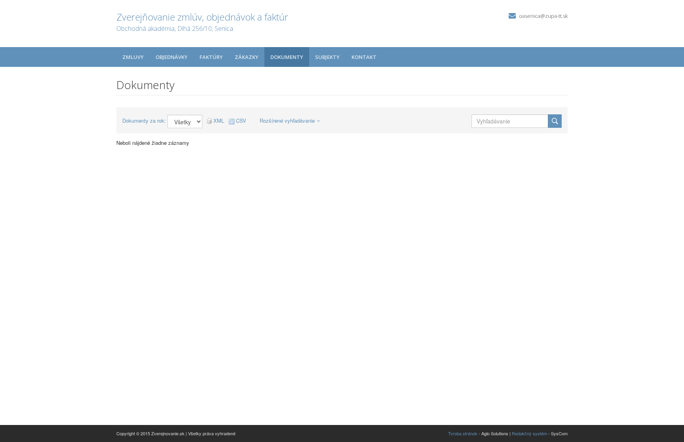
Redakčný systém (529, 433)
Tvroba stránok (462, 433)
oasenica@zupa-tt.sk (543, 15)
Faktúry (211, 57)
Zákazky (246, 57)
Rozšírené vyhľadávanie (287, 120)
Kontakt (364, 57)
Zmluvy (133, 57)
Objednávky (172, 57)
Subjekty (327, 57)
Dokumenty (286, 57)
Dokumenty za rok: (144, 120)
